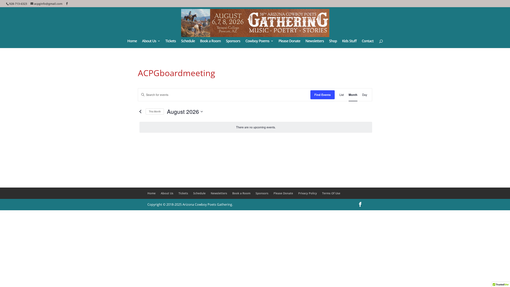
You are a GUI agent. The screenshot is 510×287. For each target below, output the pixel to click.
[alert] (255, 127)
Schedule (188, 41)
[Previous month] (140, 111)
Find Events (322, 95)
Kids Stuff (349, 41)
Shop (333, 41)
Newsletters (314, 41)
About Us (149, 41)
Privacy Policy (307, 193)
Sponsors (233, 41)
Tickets (170, 41)
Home (132, 41)
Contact (368, 41)
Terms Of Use (331, 193)
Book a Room (210, 41)
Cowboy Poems (257, 41)
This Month (155, 111)
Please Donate (289, 41)
